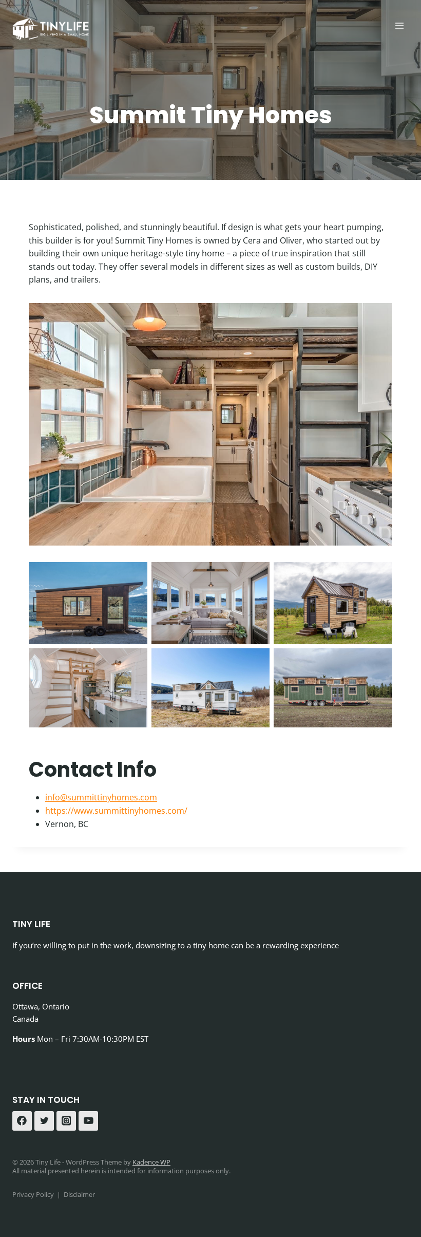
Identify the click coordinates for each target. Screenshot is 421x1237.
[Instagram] (66, 1121)
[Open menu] (399, 25)
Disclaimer (79, 1194)
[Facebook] (22, 1121)
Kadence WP (151, 1162)
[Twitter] (44, 1121)
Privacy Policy (33, 1194)
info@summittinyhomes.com (101, 797)
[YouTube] (88, 1121)
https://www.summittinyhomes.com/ (116, 810)
